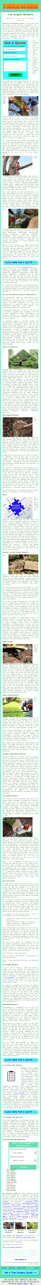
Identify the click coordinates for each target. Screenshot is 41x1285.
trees (4, 102)
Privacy (36, 1267)
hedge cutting (16, 1204)
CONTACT (30, 11)
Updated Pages (21, 1267)
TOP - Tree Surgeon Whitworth (12, 1247)
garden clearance (22, 1216)
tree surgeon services (30, 1101)
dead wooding (20, 1088)
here (27, 1136)
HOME (18, 11)
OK (31, 1284)
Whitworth (26, 267)
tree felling (32, 1097)
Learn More (22, 1284)
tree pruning (25, 1071)
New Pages (12, 1267)
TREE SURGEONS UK (20, 1259)
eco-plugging (10, 977)
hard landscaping (18, 1208)
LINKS (22, 11)
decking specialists (10, 1218)
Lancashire (16, 1102)
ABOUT (26, 11)
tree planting (19, 1092)
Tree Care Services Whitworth (14, 1139)
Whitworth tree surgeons (29, 1068)
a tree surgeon (31, 1198)
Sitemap (4, 1267)
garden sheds (7, 1213)
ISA (34, 332)
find (8, 1120)
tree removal (7, 1092)
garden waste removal (29, 1203)
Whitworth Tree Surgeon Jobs (25, 1237)
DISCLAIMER (36, 11)
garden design (30, 1213)
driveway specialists (31, 1209)
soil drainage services (20, 1211)
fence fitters (15, 1214)
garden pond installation (30, 1206)
